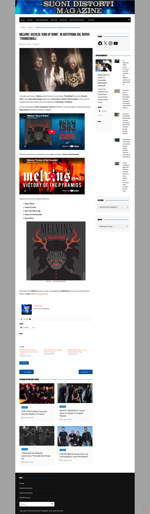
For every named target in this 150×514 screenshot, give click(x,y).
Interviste (54, 20)
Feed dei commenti (26, 493)
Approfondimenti (42, 20)
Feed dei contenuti (25, 488)
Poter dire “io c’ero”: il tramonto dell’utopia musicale (103, 80)
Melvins (24, 363)
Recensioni (63, 20)
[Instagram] (27, 319)
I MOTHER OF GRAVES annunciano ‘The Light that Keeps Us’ (36, 456)
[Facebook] (21, 319)
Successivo (84, 372)
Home (22, 20)
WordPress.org (24, 497)
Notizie (29, 20)
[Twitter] (24, 319)
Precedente (28, 372)
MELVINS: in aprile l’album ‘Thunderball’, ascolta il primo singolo (28, 352)
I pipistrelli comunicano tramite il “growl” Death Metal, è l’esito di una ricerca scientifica (126, 148)
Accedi (21, 483)
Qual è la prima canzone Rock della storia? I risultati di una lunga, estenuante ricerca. (127, 99)
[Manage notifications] (145, 509)
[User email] (30, 319)
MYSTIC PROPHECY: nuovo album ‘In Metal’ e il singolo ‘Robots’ (72, 413)
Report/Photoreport (77, 20)
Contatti (91, 20)
